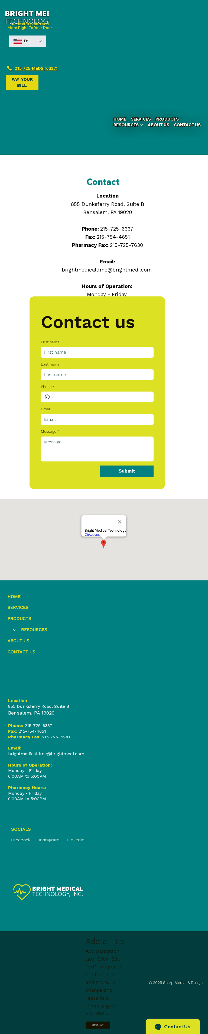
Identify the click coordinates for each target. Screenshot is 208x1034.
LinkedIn (75, 839)
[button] (98, 1025)
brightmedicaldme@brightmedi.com (107, 270)
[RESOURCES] (14, 629)
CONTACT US (21, 651)
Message (50, 431)
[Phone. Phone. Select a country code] (49, 397)
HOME (14, 596)
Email (47, 409)
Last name (50, 364)
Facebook (20, 839)
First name (50, 342)
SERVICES (18, 607)
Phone (48, 386)
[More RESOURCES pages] (141, 125)
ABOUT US (18, 640)
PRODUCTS (19, 618)
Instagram (49, 839)
